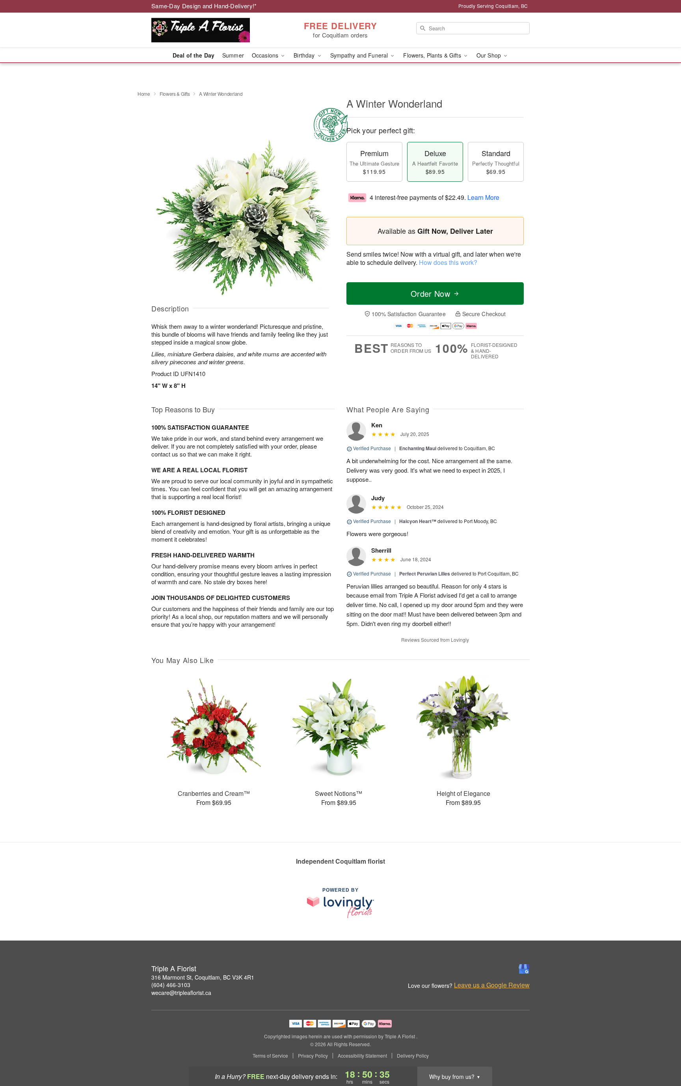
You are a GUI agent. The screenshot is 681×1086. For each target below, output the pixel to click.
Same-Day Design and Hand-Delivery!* (204, 6)
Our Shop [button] (489, 55)
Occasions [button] (266, 55)
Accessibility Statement (362, 1055)
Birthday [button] (305, 55)
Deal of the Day (193, 55)
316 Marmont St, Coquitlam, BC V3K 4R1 (202, 977)
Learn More (483, 197)
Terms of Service (270, 1055)
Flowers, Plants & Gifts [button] (432, 55)
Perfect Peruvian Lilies (424, 573)
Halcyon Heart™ (417, 521)
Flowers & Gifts (175, 93)
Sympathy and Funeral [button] (360, 55)
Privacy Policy (313, 1055)
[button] (660, 1052)
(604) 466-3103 (170, 985)
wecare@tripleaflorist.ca (181, 993)
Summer (233, 55)
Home (144, 93)
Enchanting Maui (417, 448)
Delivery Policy (413, 1055)
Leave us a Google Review (492, 985)
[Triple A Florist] (208, 30)
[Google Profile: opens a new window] (524, 968)
